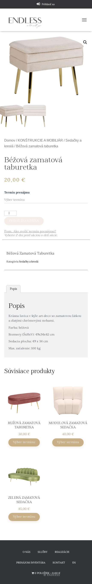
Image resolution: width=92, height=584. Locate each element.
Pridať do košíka (24, 220)
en (74, 562)
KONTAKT (59, 562)
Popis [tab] (13, 289)
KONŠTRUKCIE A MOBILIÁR (40, 140)
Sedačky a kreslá (28, 261)
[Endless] (26, 20)
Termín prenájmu (17, 192)
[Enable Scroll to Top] (83, 575)
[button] (85, 42)
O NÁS (26, 551)
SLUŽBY (42, 551)
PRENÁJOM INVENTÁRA (30, 562)
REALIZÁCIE (62, 551)
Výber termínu (24, 442)
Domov (9, 140)
